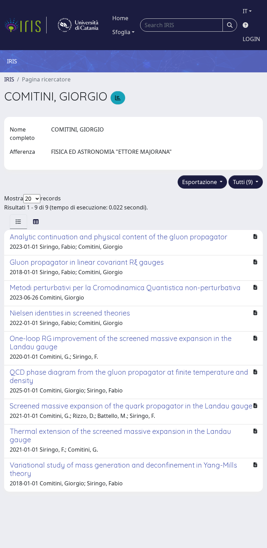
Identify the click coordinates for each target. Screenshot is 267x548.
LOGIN (251, 39)
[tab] (18, 221)
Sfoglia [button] (121, 32)
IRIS (9, 79)
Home (120, 18)
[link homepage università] (78, 25)
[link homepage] (25, 25)
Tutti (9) (243, 182)
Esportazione (200, 182)
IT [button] (245, 11)
